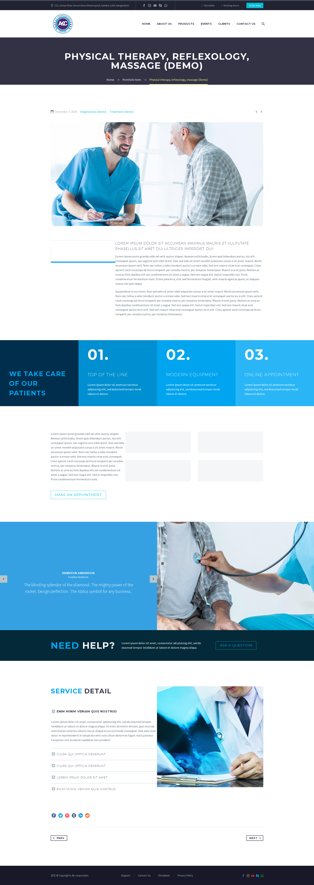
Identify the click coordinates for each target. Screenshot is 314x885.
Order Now (255, 5)
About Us (164, 23)
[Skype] (160, 5)
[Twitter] (60, 815)
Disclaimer (164, 875)
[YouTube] (155, 5)
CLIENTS (224, 23)
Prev (60, 838)
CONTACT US (246, 23)
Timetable (209, 5)
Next (253, 838)
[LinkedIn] (80, 815)
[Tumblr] (74, 815)
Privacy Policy (185, 875)
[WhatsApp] (166, 5)
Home (146, 23)
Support (125, 875)
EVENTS (206, 23)
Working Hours (231, 5)
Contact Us (144, 875)
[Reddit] (87, 815)
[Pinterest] (67, 815)
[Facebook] (144, 5)
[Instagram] (149, 5)
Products (186, 23)
